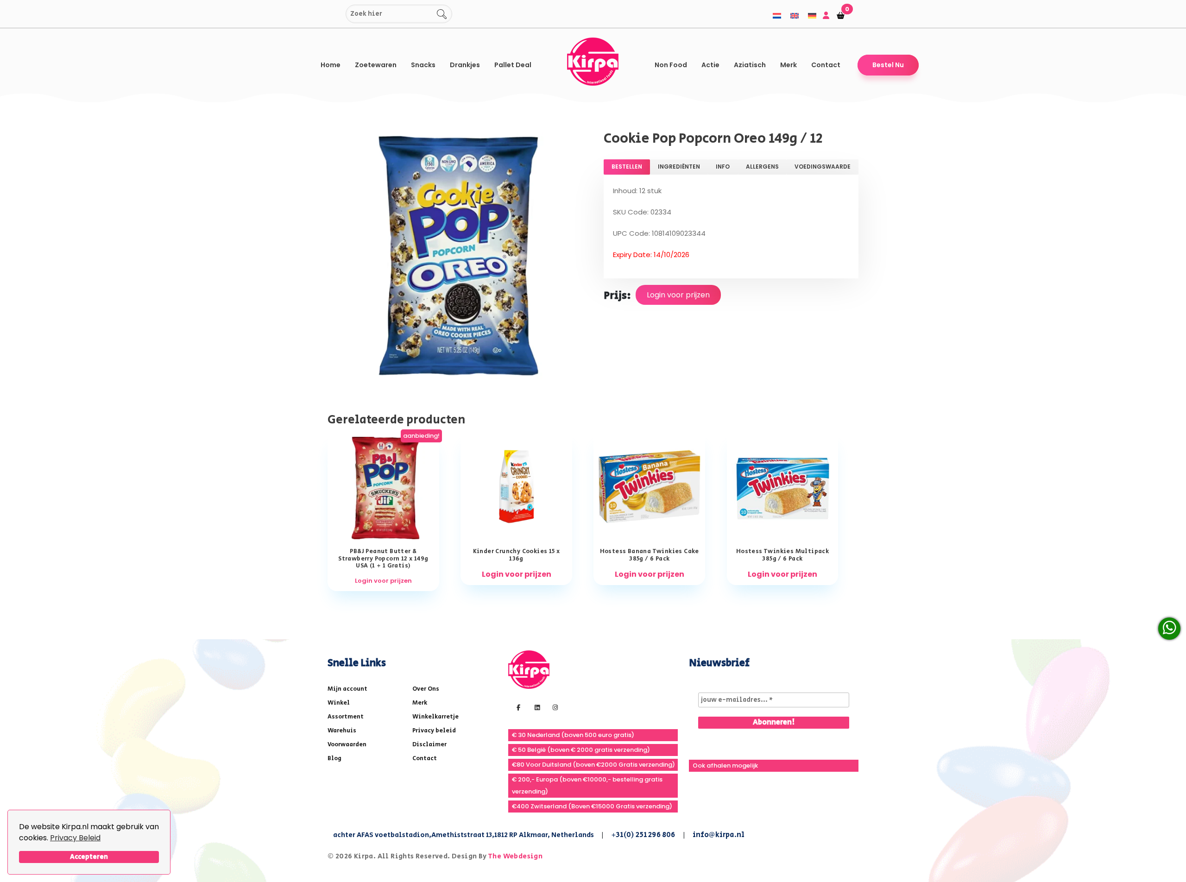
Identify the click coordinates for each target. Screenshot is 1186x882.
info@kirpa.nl (719, 835)
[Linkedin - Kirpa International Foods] (536, 706)
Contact (825, 64)
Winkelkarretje (435, 716)
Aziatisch (750, 64)
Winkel (339, 703)
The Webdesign (515, 856)
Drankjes (465, 64)
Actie (710, 64)
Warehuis (342, 730)
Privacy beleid (434, 730)
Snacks (423, 64)
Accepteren (89, 857)
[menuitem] (777, 15)
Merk (788, 64)
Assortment (346, 716)
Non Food (671, 64)
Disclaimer (429, 744)
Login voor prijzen (678, 295)
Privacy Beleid (75, 837)
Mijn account (347, 689)
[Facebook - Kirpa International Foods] (517, 706)
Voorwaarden (347, 744)
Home (331, 64)
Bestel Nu (888, 64)
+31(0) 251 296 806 (643, 835)
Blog (334, 758)
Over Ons (425, 689)
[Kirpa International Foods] (528, 669)
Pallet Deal (512, 64)
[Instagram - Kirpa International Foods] (554, 706)
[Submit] (337, 14)
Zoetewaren (376, 64)
